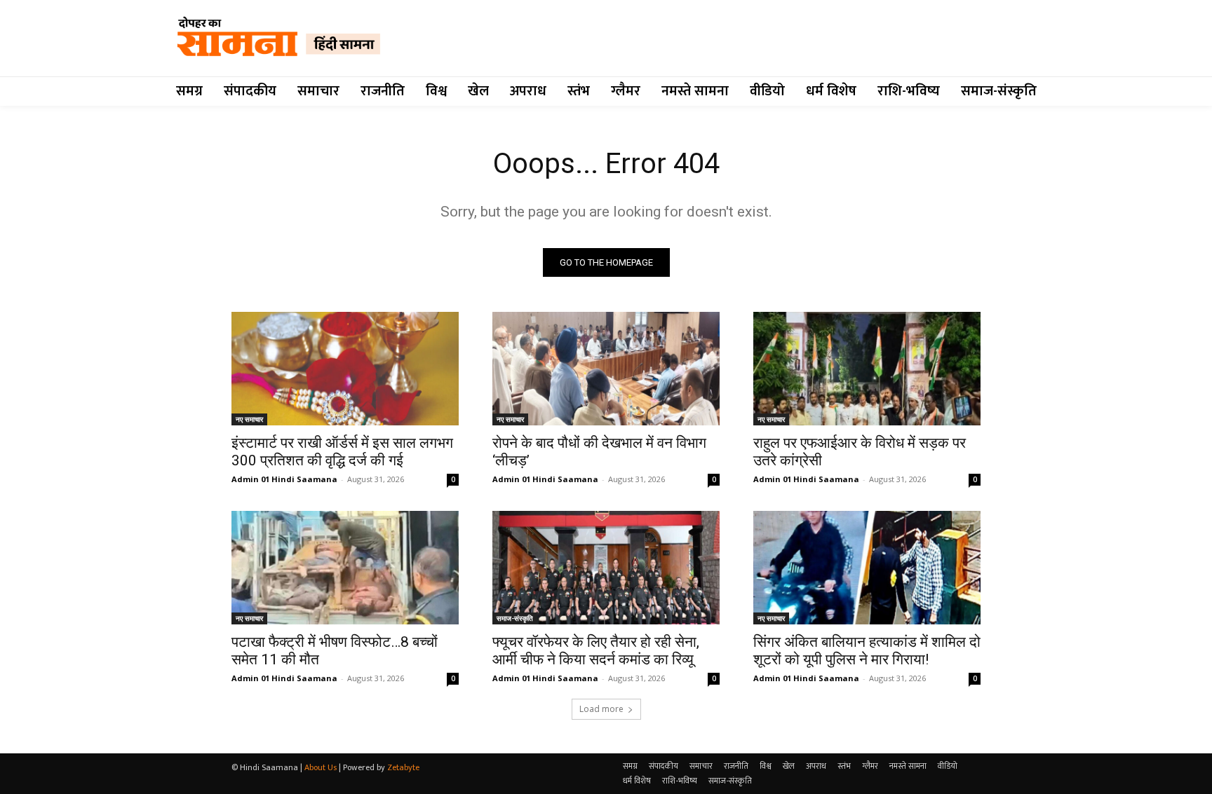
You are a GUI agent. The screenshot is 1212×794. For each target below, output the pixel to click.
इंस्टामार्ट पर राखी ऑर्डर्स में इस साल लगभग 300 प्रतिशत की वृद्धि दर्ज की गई (342, 451)
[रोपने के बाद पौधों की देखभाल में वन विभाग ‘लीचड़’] (606, 368)
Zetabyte (403, 767)
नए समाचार (249, 419)
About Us (320, 767)
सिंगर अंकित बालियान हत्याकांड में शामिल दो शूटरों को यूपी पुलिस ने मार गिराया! (867, 651)
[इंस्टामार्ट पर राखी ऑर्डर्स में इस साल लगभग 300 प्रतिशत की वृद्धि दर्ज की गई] (345, 368)
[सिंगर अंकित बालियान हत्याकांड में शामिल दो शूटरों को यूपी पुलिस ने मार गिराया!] (867, 567)
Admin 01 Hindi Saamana (284, 479)
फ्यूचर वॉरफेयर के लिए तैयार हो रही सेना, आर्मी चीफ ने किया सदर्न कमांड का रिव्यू (595, 651)
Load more (601, 709)
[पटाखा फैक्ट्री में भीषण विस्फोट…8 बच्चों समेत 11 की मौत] (345, 567)
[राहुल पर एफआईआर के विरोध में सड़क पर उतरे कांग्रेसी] (867, 368)
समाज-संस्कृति (515, 618)
